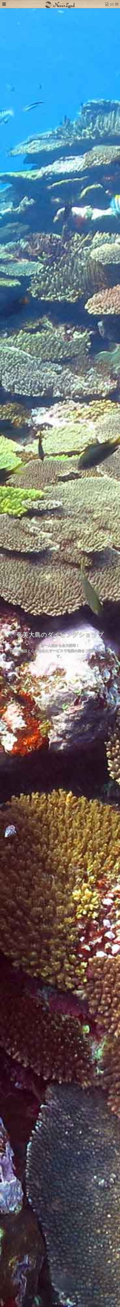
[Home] (60, 5)
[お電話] (117, 4)
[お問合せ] (112, 4)
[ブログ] (107, 4)
